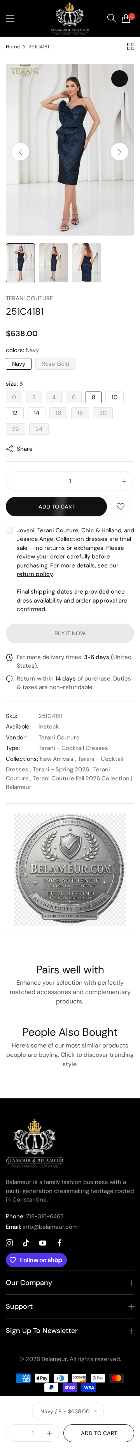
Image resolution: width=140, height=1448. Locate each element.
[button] (119, 152)
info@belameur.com (41, 1227)
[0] (126, 18)
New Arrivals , (58, 759)
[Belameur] (70, 18)
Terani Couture (29, 298)
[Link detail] (9, 1243)
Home (13, 46)
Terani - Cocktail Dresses (73, 748)
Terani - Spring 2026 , (62, 769)
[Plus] (124, 481)
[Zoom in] (119, 78)
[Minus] (16, 481)
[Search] (111, 18)
